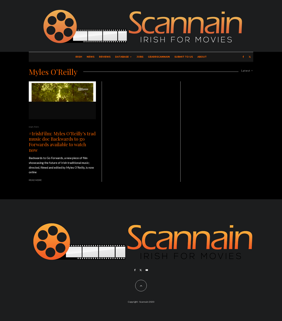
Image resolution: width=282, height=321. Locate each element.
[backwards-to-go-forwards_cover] (62, 100)
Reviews (104, 56)
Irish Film (34, 126)
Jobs (140, 56)
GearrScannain (159, 56)
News (90, 56)
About (202, 56)
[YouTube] (147, 270)
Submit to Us (183, 56)
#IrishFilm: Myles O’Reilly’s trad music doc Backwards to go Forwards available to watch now (62, 142)
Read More (35, 180)
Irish (78, 56)
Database (122, 56)
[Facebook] (243, 57)
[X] (249, 57)
